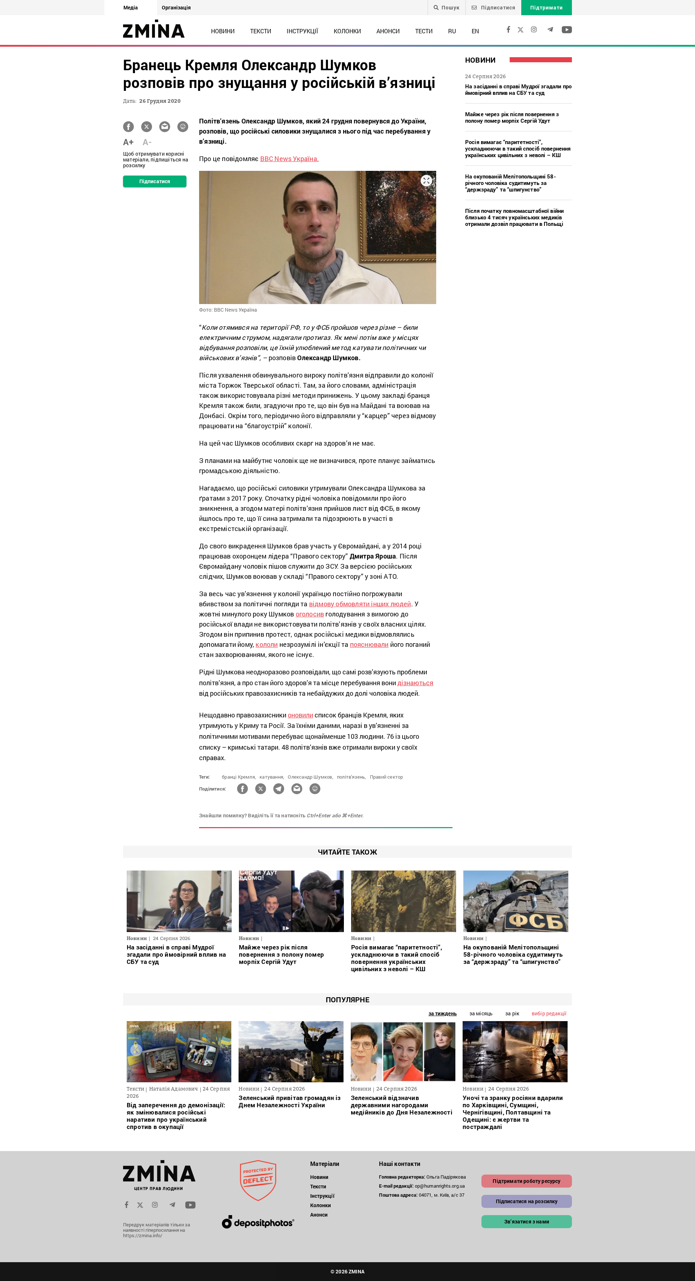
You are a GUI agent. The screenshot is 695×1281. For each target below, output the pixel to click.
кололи (267, 644)
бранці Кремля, (239, 777)
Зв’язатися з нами (526, 1221)
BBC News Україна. (289, 158)
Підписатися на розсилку (527, 1201)
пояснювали (369, 644)
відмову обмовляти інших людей (360, 603)
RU (452, 31)
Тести (424, 31)
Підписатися (497, 7)
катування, (272, 777)
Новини (223, 31)
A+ (128, 142)
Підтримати (546, 7)
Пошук (451, 7)
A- (147, 142)
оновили (300, 715)
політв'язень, (351, 777)
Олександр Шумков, (310, 777)
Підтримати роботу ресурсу (526, 1180)
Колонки (347, 31)
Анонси (388, 31)
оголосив (310, 614)
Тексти (260, 31)
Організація (176, 7)
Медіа (130, 7)
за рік (512, 1013)
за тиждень (443, 1013)
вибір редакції (549, 1013)
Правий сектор (386, 777)
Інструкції (302, 31)
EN (475, 31)
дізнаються (415, 682)
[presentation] (136, 1050)
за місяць (481, 1013)
